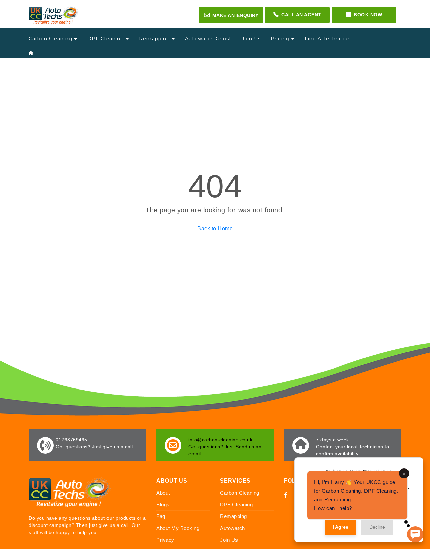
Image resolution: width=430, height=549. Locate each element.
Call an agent (301, 14)
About (163, 493)
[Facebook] (286, 495)
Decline (377, 527)
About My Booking (177, 528)
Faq (160, 516)
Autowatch (232, 528)
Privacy (165, 540)
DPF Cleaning (106, 39)
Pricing (281, 39)
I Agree (340, 527)
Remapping (155, 39)
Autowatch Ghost (208, 39)
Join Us (251, 39)
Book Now (368, 14)
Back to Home (215, 228)
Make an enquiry (231, 15)
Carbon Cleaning (51, 39)
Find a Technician (328, 39)
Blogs (163, 504)
